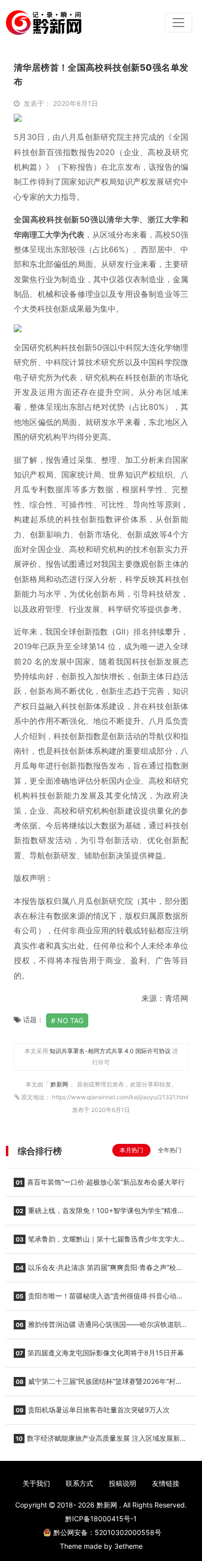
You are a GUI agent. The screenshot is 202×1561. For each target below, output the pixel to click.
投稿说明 (122, 1483)
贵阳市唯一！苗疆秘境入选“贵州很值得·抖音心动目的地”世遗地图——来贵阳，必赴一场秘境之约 (98, 1299)
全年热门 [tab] (169, 1150)
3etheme (128, 1546)
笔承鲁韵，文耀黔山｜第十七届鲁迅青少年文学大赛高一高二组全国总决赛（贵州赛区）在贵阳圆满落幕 (100, 1242)
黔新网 (60, 1084)
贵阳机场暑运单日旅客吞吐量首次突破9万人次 (93, 1409)
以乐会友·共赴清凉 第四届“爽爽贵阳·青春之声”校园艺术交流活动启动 (98, 1270)
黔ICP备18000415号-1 (101, 1518)
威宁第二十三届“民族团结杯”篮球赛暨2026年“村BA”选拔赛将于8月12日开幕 (95, 1384)
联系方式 (79, 1483)
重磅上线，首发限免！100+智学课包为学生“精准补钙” (99, 1213)
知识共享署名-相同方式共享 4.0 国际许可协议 (110, 1051)
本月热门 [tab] (131, 1150)
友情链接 (165, 1483)
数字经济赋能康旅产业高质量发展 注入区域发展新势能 (100, 1441)
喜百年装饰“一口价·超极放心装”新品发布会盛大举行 (100, 1182)
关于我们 (36, 1483)
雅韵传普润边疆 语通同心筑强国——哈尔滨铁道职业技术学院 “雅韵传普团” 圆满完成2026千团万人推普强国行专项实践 (101, 1327)
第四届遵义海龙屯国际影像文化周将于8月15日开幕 (100, 1353)
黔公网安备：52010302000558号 (107, 1532)
